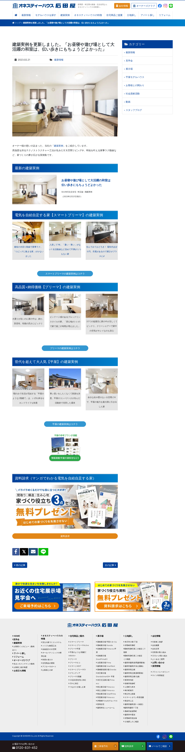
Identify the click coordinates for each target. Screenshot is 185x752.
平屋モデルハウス (135, 77)
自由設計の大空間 (49, 649)
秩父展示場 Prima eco (105, 687)
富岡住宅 (100, 704)
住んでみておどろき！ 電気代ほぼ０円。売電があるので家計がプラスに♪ (101, 251)
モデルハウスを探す (45, 15)
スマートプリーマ (76, 642)
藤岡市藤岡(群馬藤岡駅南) (134, 663)
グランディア (74, 673)
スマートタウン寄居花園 (134, 697)
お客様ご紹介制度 (20, 667)
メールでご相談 (159, 746)
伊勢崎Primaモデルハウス (107, 701)
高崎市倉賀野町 (130, 711)
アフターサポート (49, 666)
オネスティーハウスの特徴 (88, 15)
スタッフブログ (134, 110)
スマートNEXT (75, 666)
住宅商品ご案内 (77, 636)
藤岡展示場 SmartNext (106, 666)
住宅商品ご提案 (114, 15)
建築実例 (65, 15)
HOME (16, 636)
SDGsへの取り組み (159, 656)
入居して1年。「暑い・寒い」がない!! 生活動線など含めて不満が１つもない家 (65, 249)
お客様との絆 (47, 670)
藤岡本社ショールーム (106, 708)
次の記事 (110, 565)
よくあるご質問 (158, 659)
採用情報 (156, 666)
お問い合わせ (158, 662)
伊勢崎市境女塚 (130, 718)
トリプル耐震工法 (49, 646)
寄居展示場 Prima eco (105, 697)
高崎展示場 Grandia (105, 645)
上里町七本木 (129, 687)
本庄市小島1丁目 (131, 642)
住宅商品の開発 (48, 663)
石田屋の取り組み (159, 652)
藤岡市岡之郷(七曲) (132, 676)
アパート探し (148, 15)
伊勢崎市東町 (129, 645)
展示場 (129, 68)
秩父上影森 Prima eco (105, 690)
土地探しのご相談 (131, 721)
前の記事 (20, 565)
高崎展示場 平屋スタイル (107, 642)
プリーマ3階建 (75, 676)
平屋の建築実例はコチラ (65, 424)
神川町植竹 (128, 690)
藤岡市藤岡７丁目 (131, 708)
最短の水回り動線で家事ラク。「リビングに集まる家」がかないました (28, 251)
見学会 (129, 60)
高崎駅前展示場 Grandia (106, 669)
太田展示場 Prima (104, 663)
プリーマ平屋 (74, 649)
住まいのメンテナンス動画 (23, 664)
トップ (18, 23)
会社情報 (123, 5)
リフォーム (164, 15)
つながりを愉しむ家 (77, 687)
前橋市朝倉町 (129, 683)
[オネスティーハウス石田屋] (43, 5)
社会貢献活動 (133, 93)
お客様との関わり (135, 85)
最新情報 (26, 15)
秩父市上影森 (129, 694)
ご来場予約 (102, 746)
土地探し (131, 15)
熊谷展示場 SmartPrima (106, 694)
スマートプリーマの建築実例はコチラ (65, 273)
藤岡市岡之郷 (129, 669)
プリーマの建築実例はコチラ (65, 348)
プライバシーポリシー (161, 672)
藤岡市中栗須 (129, 715)
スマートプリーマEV (77, 669)
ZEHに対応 (73, 683)
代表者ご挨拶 (157, 642)
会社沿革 (155, 649)
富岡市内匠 (128, 680)
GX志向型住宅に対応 (77, 680)
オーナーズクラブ (145, 5)
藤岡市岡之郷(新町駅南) (133, 673)
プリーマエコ (74, 663)
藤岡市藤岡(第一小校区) (133, 704)
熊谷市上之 (128, 701)
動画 (128, 101)
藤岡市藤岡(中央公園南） (134, 666)
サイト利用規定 (158, 675)
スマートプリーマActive (79, 645)
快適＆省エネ (47, 659)
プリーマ (73, 659)
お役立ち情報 (19, 670)
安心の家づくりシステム (51, 642)
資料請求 (65, 536)
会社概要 (155, 645)
